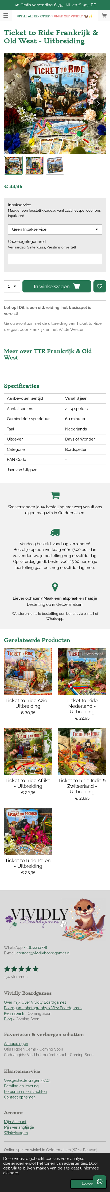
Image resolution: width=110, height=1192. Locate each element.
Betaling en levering (21, 1086)
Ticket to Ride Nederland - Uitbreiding (82, 706)
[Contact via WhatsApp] (99, 1181)
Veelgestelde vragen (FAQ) (27, 1080)
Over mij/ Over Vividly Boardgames (35, 1002)
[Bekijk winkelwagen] (104, 15)
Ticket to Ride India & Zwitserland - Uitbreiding (82, 786)
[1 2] (12, 286)
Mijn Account (15, 1122)
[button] (13, 165)
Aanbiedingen (16, 1044)
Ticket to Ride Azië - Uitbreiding (28, 703)
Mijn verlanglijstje (19, 1127)
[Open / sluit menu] (6, 15)
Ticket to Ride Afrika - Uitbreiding (27, 783)
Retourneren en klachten (25, 1091)
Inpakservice (19, 205)
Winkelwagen (16, 1133)
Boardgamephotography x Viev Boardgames (43, 1008)
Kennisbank (14, 1013)
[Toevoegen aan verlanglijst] (99, 286)
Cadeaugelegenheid (27, 241)
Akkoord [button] (88, 1184)
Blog (8, 1019)
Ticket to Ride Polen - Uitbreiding (28, 863)
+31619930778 (35, 947)
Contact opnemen (20, 1097)
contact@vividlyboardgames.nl (43, 953)
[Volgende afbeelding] (98, 103)
